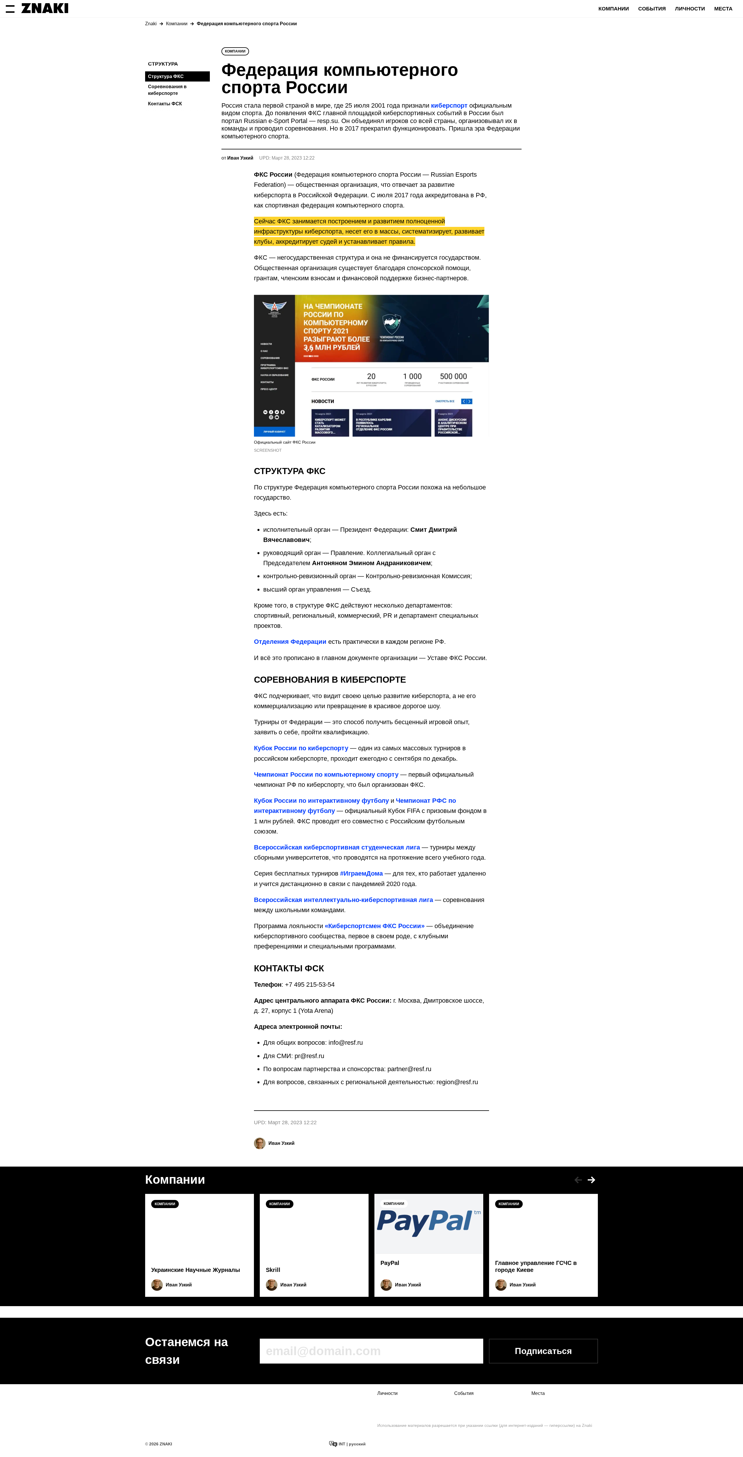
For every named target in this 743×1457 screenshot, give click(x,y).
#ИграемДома (361, 873)
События (652, 9)
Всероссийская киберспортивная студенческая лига (337, 847)
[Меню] (10, 8)
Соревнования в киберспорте (167, 90)
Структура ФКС (166, 76)
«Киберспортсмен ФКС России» (375, 926)
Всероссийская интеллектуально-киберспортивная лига (343, 899)
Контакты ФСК (165, 103)
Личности (690, 9)
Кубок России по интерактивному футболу (321, 800)
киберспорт (449, 105)
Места (723, 9)
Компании (613, 9)
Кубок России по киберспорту (301, 748)
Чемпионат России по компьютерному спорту (326, 774)
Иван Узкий (281, 1143)
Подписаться (543, 1351)
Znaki (151, 23)
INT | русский (352, 1444)
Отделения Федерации (290, 641)
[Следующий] (591, 1180)
